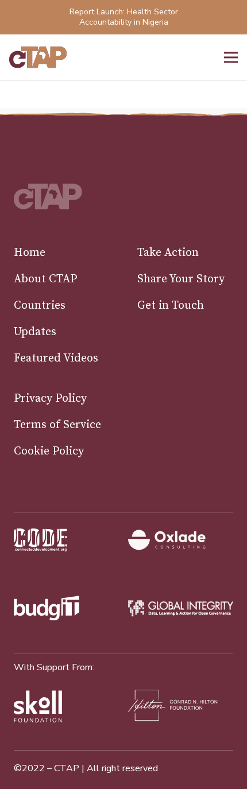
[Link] (38, 57)
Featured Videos (56, 358)
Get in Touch (170, 305)
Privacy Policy (50, 398)
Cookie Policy (49, 451)
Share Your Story (181, 279)
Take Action (168, 253)
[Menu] (231, 57)
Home (29, 253)
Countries (39, 305)
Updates (35, 332)
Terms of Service (57, 425)
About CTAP (45, 279)
